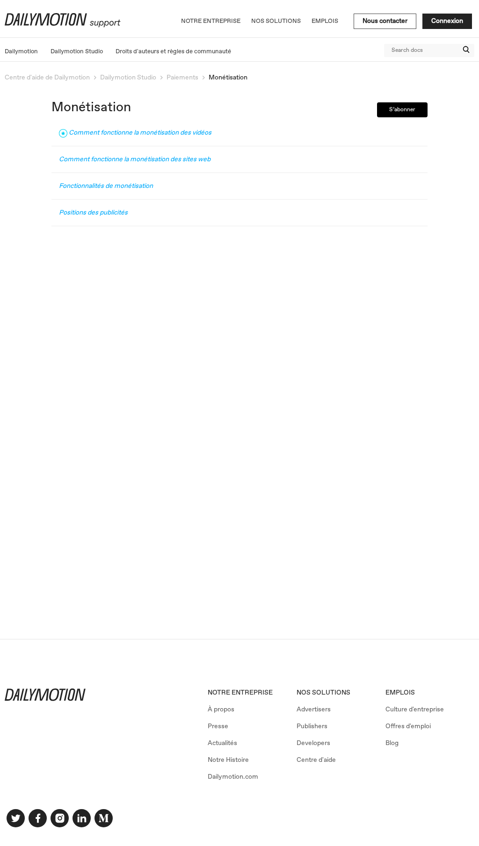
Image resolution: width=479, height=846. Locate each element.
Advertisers (314, 709)
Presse (218, 726)
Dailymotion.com (233, 777)
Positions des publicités (93, 212)
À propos (221, 709)
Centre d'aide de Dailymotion (47, 77)
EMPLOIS (400, 692)
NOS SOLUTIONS (323, 692)
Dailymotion (21, 52)
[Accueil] (61, 26)
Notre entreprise (210, 21)
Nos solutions (276, 21)
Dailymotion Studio (77, 52)
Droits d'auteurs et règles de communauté (173, 52)
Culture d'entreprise (414, 709)
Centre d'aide (316, 760)
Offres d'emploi (408, 726)
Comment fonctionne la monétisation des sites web (134, 159)
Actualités (222, 743)
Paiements (182, 77)
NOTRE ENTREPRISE (240, 692)
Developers (313, 743)
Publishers (312, 726)
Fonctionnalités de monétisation (106, 186)
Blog (392, 743)
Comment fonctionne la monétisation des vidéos (140, 133)
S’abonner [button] (402, 110)
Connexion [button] (447, 21)
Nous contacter (385, 21)
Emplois (325, 21)
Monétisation (228, 77)
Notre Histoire (228, 760)
